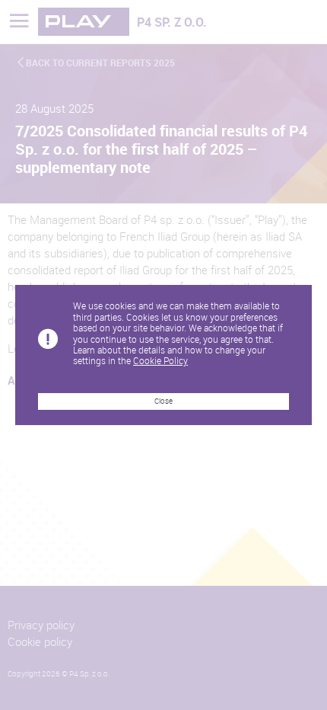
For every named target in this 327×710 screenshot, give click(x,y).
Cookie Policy (160, 360)
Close (163, 401)
